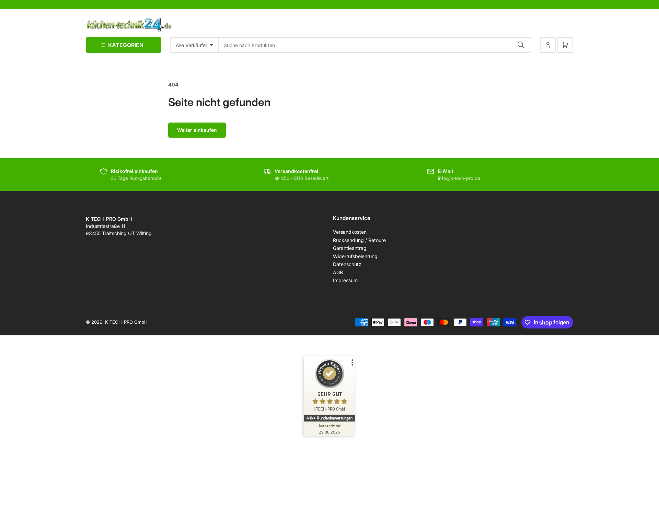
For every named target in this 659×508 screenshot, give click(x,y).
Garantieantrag (350, 248)
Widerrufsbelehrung (355, 256)
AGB (338, 272)
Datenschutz (347, 264)
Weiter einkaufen (197, 130)
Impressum (345, 280)
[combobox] (375, 45)
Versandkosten (350, 232)
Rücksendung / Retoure (359, 240)
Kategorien (125, 45)
